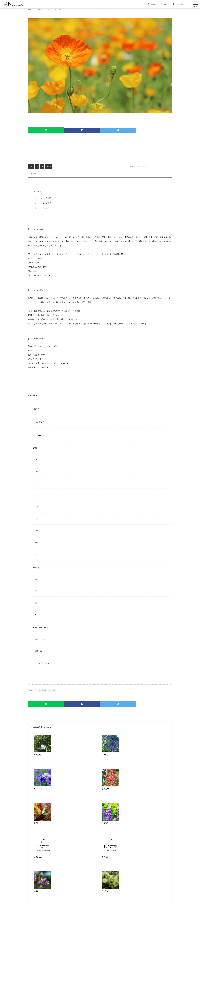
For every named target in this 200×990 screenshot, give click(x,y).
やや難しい (42, 690)
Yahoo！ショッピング (43, 663)
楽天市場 (38, 651)
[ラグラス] (110, 888)
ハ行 (31, 166)
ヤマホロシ (38, 755)
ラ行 (36, 554)
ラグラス (105, 891)
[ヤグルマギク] (42, 786)
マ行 (36, 531)
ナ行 (36, 507)
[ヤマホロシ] (42, 752)
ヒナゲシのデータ (43, 208)
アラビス (105, 857)
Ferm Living (37, 435)
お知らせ (36, 409)
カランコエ (38, 857)
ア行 (36, 460)
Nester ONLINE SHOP (41, 628)
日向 (53, 690)
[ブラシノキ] (110, 786)
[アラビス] (110, 854)
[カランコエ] (42, 854)
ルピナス (105, 823)
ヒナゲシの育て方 (43, 203)
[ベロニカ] (110, 752)
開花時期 (36, 567)
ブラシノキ (105, 789)
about (166, 4)
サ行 (36, 483)
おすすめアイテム (39, 422)
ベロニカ (105, 755)
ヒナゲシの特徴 (43, 198)
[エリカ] (42, 888)
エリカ (36, 891)
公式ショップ (40, 639)
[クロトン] (42, 820)
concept (153, 4)
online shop (180, 4)
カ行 (36, 471)
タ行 (36, 495)
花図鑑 (49, 166)
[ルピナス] (110, 820)
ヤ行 (36, 542)
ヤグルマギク (38, 789)
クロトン (37, 823)
